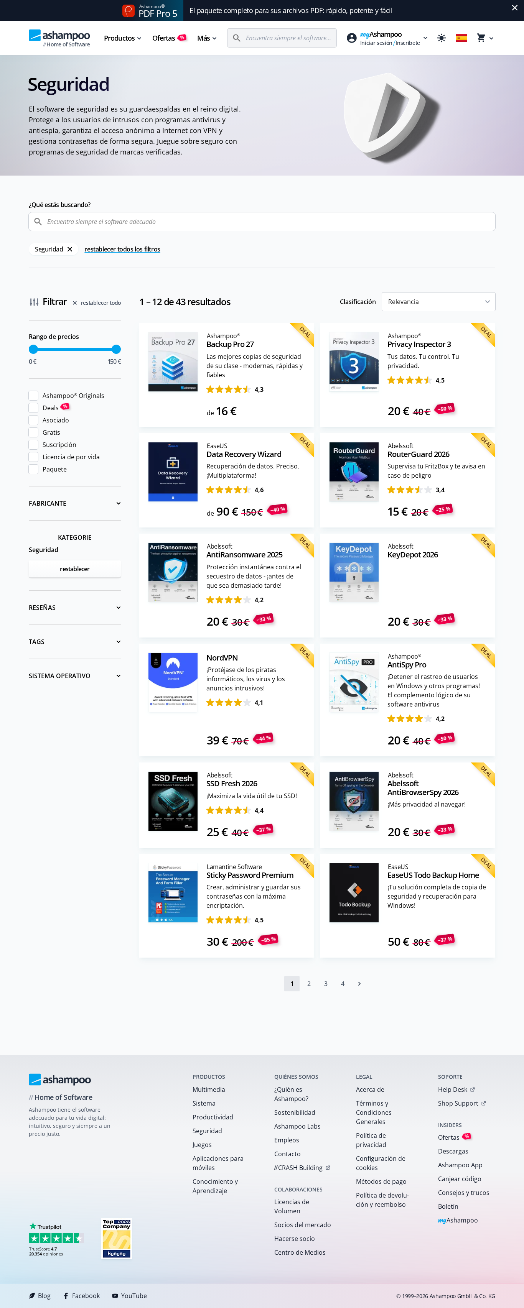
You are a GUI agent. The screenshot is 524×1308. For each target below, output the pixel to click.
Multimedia (209, 1089)
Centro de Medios (300, 1252)
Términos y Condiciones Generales (374, 1112)
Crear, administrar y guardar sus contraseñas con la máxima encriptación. (253, 896)
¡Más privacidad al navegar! (426, 804)
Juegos (202, 1144)
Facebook (86, 1296)
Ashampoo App (460, 1165)
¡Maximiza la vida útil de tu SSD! (251, 796)
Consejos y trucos (463, 1192)
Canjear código (459, 1179)
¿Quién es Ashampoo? (291, 1094)
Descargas (453, 1151)
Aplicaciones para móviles (218, 1163)
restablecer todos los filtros (122, 249)
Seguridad (207, 1131)
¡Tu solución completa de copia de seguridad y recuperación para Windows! (436, 896)
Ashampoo (458, 1221)
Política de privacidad (371, 1140)
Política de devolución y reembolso (382, 1200)
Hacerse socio (294, 1238)
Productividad (213, 1117)
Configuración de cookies (380, 1163)
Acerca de (370, 1089)
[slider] (33, 349)
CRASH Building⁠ (298, 1167)
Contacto (287, 1154)
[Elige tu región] (461, 38)
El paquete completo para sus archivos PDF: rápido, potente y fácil (290, 10)
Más (203, 38)
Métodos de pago (381, 1181)
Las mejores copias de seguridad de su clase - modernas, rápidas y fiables (254, 365)
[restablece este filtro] (69, 249)
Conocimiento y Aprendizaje (215, 1186)
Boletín (448, 1206)
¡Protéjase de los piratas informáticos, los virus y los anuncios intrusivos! (245, 679)
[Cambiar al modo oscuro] (441, 38)
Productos (119, 38)
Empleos (286, 1140)
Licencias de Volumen (291, 1206)
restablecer (74, 569)
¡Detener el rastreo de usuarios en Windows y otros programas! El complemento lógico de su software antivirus (433, 690)
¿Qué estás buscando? (60, 204)
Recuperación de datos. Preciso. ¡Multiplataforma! (252, 471)
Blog (44, 1296)
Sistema (204, 1103)
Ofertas (168, 38)
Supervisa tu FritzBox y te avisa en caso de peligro (436, 471)
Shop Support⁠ (458, 1103)
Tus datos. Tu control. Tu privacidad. (423, 361)
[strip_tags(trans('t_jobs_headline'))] (116, 1238)
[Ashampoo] (60, 1079)
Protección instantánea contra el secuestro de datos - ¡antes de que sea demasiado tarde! (253, 576)
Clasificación (358, 301)
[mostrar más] (75, 503)
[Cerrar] (514, 7)
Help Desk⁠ (452, 1089)
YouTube (134, 1296)
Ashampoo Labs (297, 1126)
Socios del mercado (302, 1225)
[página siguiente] (359, 983)
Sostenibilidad (294, 1112)
